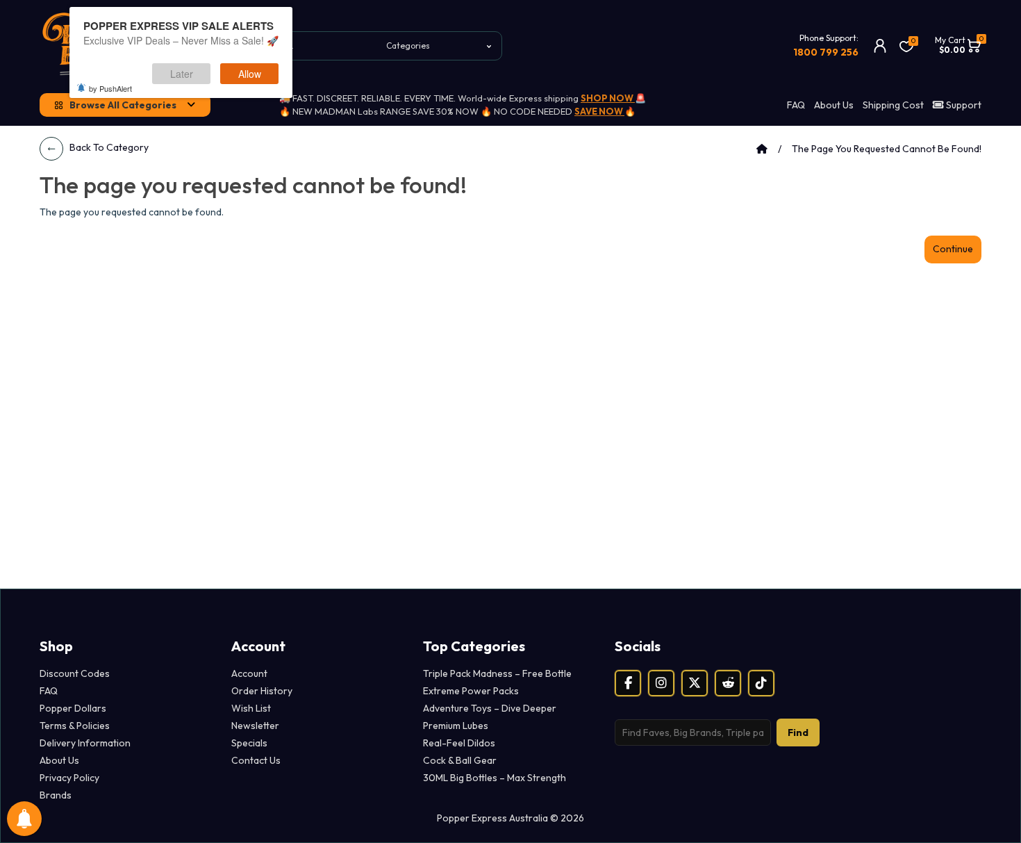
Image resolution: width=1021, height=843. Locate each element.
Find (798, 732)
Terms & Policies (75, 725)
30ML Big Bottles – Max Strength (494, 777)
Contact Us (256, 760)
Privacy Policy (69, 777)
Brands (56, 795)
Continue (953, 249)
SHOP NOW (608, 98)
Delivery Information (85, 743)
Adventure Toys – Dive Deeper (489, 708)
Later (181, 74)
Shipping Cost (893, 105)
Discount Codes (75, 673)
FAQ (796, 105)
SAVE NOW (599, 111)
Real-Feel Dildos (459, 743)
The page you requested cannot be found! (886, 148)
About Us (834, 105)
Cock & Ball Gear (460, 760)
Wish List (251, 708)
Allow (249, 74)
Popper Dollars (73, 708)
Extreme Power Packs (471, 691)
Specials (249, 743)
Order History (261, 691)
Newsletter (255, 725)
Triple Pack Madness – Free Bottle (497, 673)
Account (249, 673)
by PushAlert (110, 88)
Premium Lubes (455, 725)
